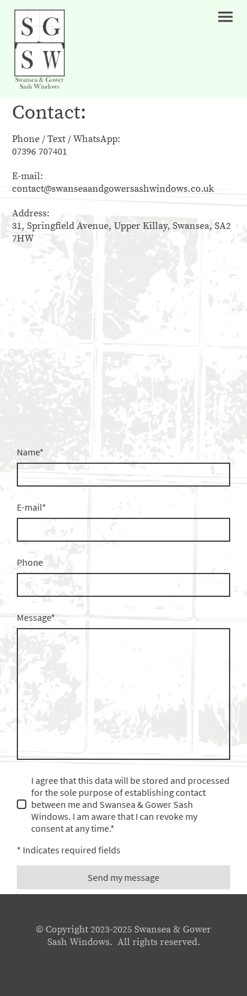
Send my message (123, 877)
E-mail (31, 507)
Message (36, 617)
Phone (30, 562)
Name (30, 452)
